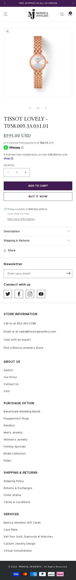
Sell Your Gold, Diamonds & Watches (28, 537)
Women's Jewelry (15, 439)
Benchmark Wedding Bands (22, 411)
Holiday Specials (15, 446)
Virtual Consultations (18, 551)
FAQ (7, 391)
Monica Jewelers (30, 566)
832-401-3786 (26, 323)
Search (8, 370)
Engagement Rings (16, 418)
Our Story (10, 377)
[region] (38, 3)
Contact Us (11, 384)
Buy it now (38, 196)
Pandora (9, 425)
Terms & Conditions (17, 502)
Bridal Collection (15, 453)
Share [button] (12, 250)
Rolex (7, 460)
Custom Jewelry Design (20, 544)
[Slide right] (46, 108)
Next (73, 3)
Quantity (9, 165)
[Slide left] (30, 108)
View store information (21, 219)
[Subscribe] (68, 273)
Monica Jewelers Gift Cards (22, 522)
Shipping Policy (14, 481)
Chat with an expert (17, 340)
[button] (5, 14)
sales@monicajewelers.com (37, 331)
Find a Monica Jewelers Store (23, 348)
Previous (5, 3)
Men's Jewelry (13, 432)
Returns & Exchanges (18, 488)
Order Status (12, 495)
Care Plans (11, 529)
